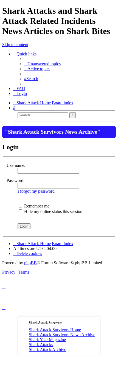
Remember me (36, 206)
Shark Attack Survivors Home (55, 329)
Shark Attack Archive (47, 349)
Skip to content (15, 44)
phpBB (30, 262)
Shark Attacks (41, 344)
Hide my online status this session (52, 211)
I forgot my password (36, 191)
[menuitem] (42, 63)
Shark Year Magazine (47, 339)
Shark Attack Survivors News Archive (62, 334)
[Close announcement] (111, 129)
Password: (15, 180)
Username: (16, 165)
